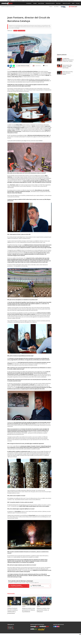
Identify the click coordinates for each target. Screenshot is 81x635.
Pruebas (35, 3)
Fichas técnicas (41, 3)
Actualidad (28, 3)
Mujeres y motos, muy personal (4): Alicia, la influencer (43, 610)
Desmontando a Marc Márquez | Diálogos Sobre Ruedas (67, 66)
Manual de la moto (66, 3)
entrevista (15, 30)
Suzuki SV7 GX (35, 0)
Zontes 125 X (53, 0)
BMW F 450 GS (58, 0)
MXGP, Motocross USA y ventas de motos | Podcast (68, 73)
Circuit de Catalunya (21, 30)
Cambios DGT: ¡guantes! (27, 0)
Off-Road (77, 3)
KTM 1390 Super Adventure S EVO (44, 0)
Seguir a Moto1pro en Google (23, 65)
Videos (73, 3)
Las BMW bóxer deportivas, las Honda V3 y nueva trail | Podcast (68, 60)
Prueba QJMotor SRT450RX (18, 0)
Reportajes (58, 3)
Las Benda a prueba (65, 0)
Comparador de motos (50, 3)
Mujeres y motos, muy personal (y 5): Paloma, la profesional (28, 610)
